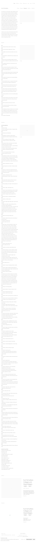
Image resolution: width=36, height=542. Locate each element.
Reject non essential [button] (29, 539)
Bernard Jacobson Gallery (4, 3)
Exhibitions (17, 3)
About (31, 3)
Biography (21, 8)
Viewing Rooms (25, 3)
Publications (33, 8)
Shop (28, 3)
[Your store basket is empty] (34, 3)
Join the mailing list (22, 533)
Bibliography (25, 8)
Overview (18, 8)
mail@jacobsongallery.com (25, 536)
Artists (14, 3)
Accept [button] (34, 539)
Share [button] (21, 23)
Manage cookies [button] (3, 533)
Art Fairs (21, 3)
